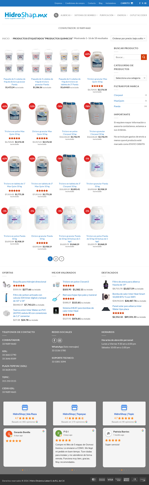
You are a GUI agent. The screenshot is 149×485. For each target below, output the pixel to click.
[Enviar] (144, 57)
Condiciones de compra (75, 3)
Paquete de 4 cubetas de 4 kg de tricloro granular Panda (42, 82)
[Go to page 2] (24, 469)
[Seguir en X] (142, 3)
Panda (117, 106)
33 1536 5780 (59, 350)
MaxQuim (119, 100)
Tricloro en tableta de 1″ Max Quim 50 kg (14, 185)
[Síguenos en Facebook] (140, 3)
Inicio (6, 38)
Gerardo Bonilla (22, 432)
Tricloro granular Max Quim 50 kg (97, 80)
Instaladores (111, 3)
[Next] (61, 258)
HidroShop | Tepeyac (74, 414)
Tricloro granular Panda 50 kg (97, 185)
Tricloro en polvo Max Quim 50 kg (14, 132)
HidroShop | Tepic (124, 414)
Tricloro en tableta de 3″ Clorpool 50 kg (69, 185)
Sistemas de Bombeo (85, 15)
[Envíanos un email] (145, 3)
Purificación (106, 15)
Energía (121, 15)
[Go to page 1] (22, 470)
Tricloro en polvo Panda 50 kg (14, 237)
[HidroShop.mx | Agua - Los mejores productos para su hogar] (25, 15)
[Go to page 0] (20, 469)
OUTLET (134, 15)
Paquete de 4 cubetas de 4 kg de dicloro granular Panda (14, 82)
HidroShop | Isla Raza (25, 414)
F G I (66, 431)
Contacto (92, 3)
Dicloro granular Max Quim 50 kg (42, 132)
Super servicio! (112, 444)
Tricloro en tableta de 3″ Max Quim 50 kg (42, 185)
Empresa (58, 3)
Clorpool (118, 95)
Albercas (65, 15)
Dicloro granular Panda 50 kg (42, 237)
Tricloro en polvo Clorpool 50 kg (69, 132)
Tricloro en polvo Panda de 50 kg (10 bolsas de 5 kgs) (97, 239)
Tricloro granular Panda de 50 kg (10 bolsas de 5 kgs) (69, 239)
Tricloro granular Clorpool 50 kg (97, 132)
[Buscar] (56, 15)
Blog (100, 3)
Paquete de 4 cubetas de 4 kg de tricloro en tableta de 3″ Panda (69, 82)
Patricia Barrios (121, 431)
